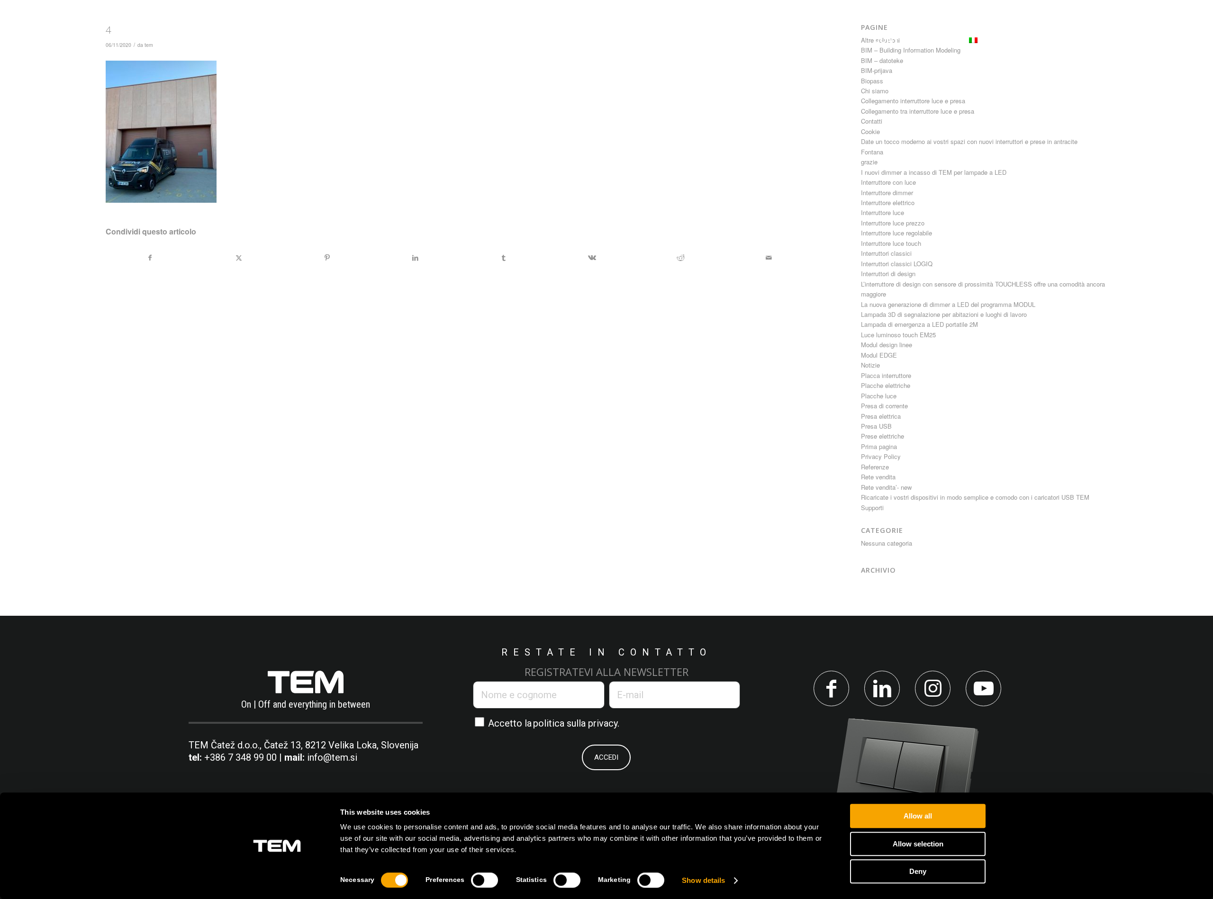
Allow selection (918, 844)
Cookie (870, 131)
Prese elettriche (882, 436)
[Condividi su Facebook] (150, 257)
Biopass (872, 80)
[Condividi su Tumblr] (504, 257)
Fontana (872, 151)
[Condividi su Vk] (592, 257)
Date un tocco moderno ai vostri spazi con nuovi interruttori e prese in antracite (969, 141)
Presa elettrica (881, 416)
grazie (869, 161)
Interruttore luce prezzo (892, 222)
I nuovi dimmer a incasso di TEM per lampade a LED (933, 172)
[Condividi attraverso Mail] (769, 257)
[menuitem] (444, 40)
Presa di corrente (884, 405)
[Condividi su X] (238, 257)
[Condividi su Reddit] (680, 257)
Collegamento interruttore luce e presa (913, 100)
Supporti (872, 507)
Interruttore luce (882, 212)
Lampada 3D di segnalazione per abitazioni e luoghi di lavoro (944, 314)
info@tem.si (332, 757)
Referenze (875, 466)
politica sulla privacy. (576, 723)
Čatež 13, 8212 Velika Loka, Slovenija (341, 745)
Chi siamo (874, 90)
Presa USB (876, 426)
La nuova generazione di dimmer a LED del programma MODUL (948, 304)
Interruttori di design (888, 273)
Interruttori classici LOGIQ (896, 263)
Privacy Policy (881, 456)
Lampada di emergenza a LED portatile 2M (919, 324)
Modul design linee (886, 344)
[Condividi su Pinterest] (327, 257)
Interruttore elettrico (887, 202)
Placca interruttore (886, 375)
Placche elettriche (885, 385)
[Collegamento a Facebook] (831, 688)
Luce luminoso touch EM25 (898, 334)
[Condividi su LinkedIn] (415, 257)
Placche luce (878, 395)
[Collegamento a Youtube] (983, 688)
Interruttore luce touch (891, 243)
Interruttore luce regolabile (896, 232)
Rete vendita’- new (886, 487)
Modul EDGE (879, 355)
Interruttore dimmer (887, 192)
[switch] (484, 880)
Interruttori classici (886, 253)
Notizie (870, 364)
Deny (917, 871)
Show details (703, 880)
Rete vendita (878, 476)
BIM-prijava (876, 70)
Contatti (871, 121)
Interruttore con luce (888, 182)
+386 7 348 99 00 (240, 757)
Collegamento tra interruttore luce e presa (917, 111)
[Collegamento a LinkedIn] (882, 688)
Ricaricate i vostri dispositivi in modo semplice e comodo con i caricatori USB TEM (975, 497)
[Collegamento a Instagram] (932, 688)
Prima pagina (879, 446)
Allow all (918, 816)
